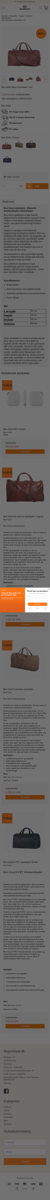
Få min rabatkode (37, 604)
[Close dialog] (48, 589)
